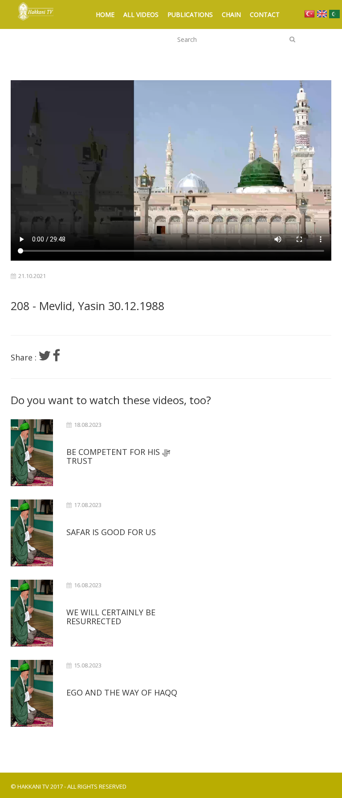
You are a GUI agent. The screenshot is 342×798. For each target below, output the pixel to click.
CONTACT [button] (265, 14)
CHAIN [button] (231, 14)
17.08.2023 (88, 505)
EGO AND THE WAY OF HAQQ (121, 692)
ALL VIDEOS (141, 14)
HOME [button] (105, 14)
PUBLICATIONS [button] (190, 14)
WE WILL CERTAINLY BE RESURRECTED (110, 616)
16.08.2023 (88, 585)
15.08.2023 (88, 665)
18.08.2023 (88, 425)
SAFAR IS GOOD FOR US (111, 532)
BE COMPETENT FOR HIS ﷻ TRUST (118, 456)
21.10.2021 (32, 276)
